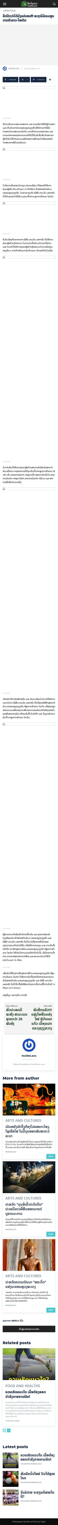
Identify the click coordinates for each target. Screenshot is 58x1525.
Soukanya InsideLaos (31, 1464)
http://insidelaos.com (29, 1059)
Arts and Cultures (23, 1120)
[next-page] (8, 1430)
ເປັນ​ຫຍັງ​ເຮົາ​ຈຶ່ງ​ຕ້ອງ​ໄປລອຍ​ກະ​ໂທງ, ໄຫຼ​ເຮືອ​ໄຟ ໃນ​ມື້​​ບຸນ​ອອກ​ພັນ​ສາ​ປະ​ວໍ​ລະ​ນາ (27, 1131)
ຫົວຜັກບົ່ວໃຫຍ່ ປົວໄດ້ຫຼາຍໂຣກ (38, 1476)
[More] (50, 79)
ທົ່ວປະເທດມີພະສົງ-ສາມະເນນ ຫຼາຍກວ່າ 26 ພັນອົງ (16, 1016)
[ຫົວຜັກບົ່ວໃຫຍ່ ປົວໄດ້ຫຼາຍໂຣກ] (10, 1479)
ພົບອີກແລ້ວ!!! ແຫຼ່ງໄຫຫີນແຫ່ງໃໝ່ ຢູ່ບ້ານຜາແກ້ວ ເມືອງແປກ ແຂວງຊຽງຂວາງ (41, 1019)
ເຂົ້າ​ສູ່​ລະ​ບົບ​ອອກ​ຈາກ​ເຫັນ (29, 1328)
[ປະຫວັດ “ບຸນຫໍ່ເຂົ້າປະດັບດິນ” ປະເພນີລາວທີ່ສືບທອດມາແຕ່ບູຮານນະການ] (29, 1177)
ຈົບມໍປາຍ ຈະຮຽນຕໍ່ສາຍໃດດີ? (37, 1494)
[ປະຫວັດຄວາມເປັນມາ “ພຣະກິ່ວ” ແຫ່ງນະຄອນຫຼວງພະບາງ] (29, 1255)
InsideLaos (13, 69)
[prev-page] (4, 1430)
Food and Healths (22, 1386)
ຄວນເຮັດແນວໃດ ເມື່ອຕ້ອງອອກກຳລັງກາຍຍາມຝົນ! (25, 1394)
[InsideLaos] (5, 69)
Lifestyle (9, 11)
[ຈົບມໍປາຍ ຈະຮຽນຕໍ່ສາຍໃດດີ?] (10, 1497)
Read (50, 1156)
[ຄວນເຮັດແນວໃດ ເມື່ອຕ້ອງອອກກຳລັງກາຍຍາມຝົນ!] (29, 1364)
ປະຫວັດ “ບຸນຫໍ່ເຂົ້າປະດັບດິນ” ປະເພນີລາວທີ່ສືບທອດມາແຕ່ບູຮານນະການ (24, 1208)
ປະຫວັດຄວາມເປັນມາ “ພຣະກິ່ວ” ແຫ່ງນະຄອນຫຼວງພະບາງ (25, 1284)
